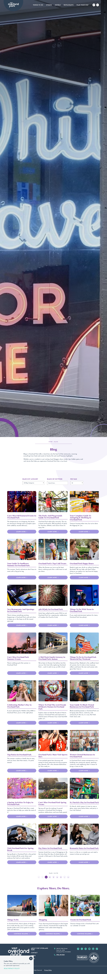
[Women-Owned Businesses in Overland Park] (84, 740)
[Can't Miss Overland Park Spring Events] (53, 788)
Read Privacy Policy (12, 968)
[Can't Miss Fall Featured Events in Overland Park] (21, 501)
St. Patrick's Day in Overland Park (84, 802)
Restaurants (68, 5)
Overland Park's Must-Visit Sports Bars (52, 756)
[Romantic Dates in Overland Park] (84, 834)
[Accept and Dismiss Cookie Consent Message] (31, 958)
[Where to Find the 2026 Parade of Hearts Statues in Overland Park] (53, 690)
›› (68, 877)
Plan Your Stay (83, 5)
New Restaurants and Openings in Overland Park (20, 610)
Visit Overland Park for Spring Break (20, 849)
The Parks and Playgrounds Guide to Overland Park (50, 517)
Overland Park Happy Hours (82, 563)
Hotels (58, 5)
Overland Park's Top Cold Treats (52, 563)
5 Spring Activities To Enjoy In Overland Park (20, 803)
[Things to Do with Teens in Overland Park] (84, 595)
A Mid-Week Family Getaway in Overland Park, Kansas (51, 658)
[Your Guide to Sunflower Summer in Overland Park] (21, 549)
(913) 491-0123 (60, 954)
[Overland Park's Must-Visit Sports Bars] (53, 740)
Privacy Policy (48, 970)
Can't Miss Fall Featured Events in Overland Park (21, 517)
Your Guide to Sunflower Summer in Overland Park (18, 564)
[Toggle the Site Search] (94, 5)
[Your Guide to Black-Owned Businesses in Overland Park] (84, 690)
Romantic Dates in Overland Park (84, 848)
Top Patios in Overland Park (19, 755)
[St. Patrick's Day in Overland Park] (84, 788)
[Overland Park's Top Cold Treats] (53, 549)
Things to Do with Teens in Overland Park (82, 610)
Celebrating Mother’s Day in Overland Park (19, 706)
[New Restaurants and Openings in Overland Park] (21, 595)
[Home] (13, 4)
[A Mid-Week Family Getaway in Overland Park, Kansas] (53, 643)
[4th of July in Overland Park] (53, 595)
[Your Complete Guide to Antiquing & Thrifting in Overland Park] (84, 501)
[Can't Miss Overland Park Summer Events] (21, 643)
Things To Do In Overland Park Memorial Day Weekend (83, 658)
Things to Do (38, 5)
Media (33, 955)
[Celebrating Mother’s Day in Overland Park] (21, 690)
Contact (34, 952)
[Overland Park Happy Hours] (84, 549)
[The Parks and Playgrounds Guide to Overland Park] (53, 501)
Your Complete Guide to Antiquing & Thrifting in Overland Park (80, 518)
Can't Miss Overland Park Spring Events (52, 803)
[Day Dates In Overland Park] (53, 834)
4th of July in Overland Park (50, 609)
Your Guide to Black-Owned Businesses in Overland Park (82, 706)
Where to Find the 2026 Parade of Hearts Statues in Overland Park (52, 707)
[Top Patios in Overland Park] (21, 740)
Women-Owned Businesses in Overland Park (82, 756)
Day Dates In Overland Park (50, 848)
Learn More (21, 531)
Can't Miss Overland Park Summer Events (18, 658)
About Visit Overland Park (39, 948)
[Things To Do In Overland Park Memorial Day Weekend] (84, 643)
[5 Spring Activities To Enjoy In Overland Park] (21, 788)
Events (49, 5)
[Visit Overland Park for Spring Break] (21, 834)
